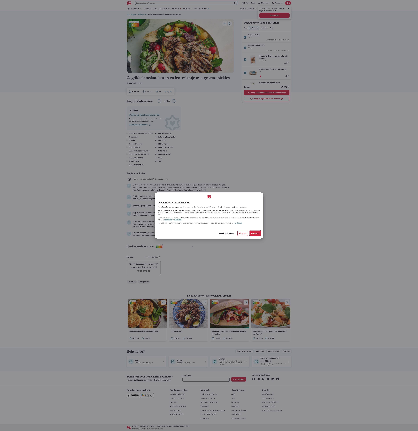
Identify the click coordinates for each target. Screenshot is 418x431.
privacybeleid (168, 220)
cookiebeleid (177, 220)
